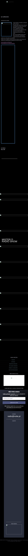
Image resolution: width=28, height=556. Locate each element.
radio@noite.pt (14, 416)
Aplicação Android (13, 365)
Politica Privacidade (13, 369)
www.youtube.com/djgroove (6, 42)
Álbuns (13, 359)
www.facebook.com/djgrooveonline (8, 43)
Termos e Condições (13, 367)
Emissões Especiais (13, 363)
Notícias (13, 361)
